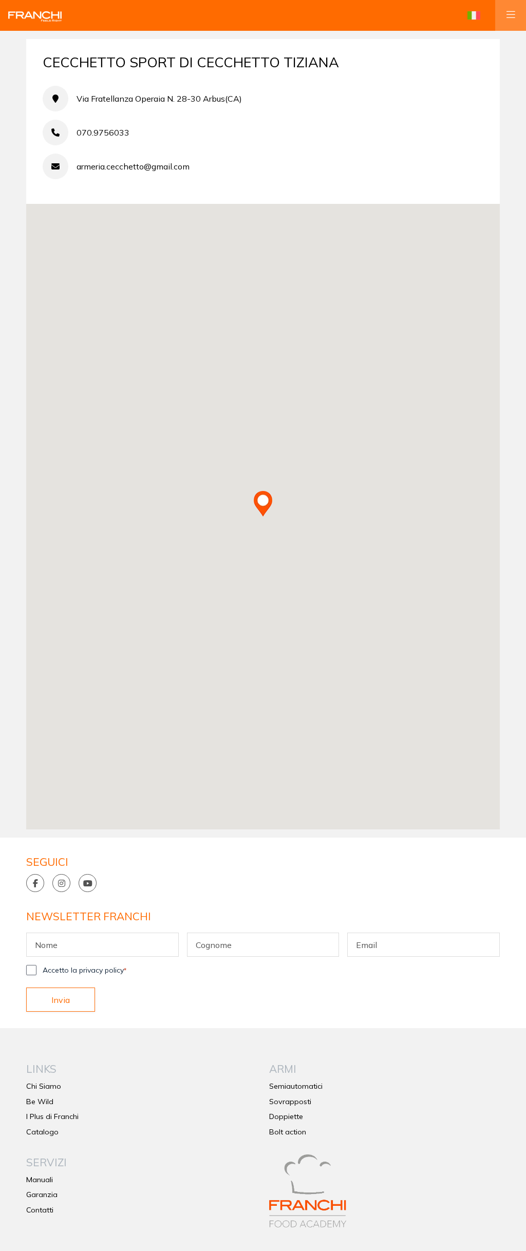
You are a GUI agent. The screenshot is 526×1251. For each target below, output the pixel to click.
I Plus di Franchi (52, 1116)
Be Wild (39, 1101)
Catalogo (42, 1131)
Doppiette (286, 1116)
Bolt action (287, 1131)
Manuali (39, 1179)
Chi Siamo (43, 1086)
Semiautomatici (296, 1086)
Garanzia (42, 1194)
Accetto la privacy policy (84, 970)
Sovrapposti (290, 1101)
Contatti (39, 1210)
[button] (473, 15)
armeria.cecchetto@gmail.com (133, 166)
